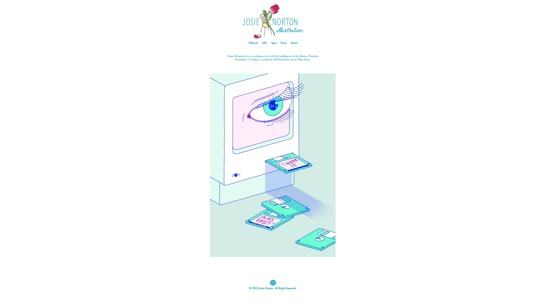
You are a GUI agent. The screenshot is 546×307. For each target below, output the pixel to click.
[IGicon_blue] (273, 283)
